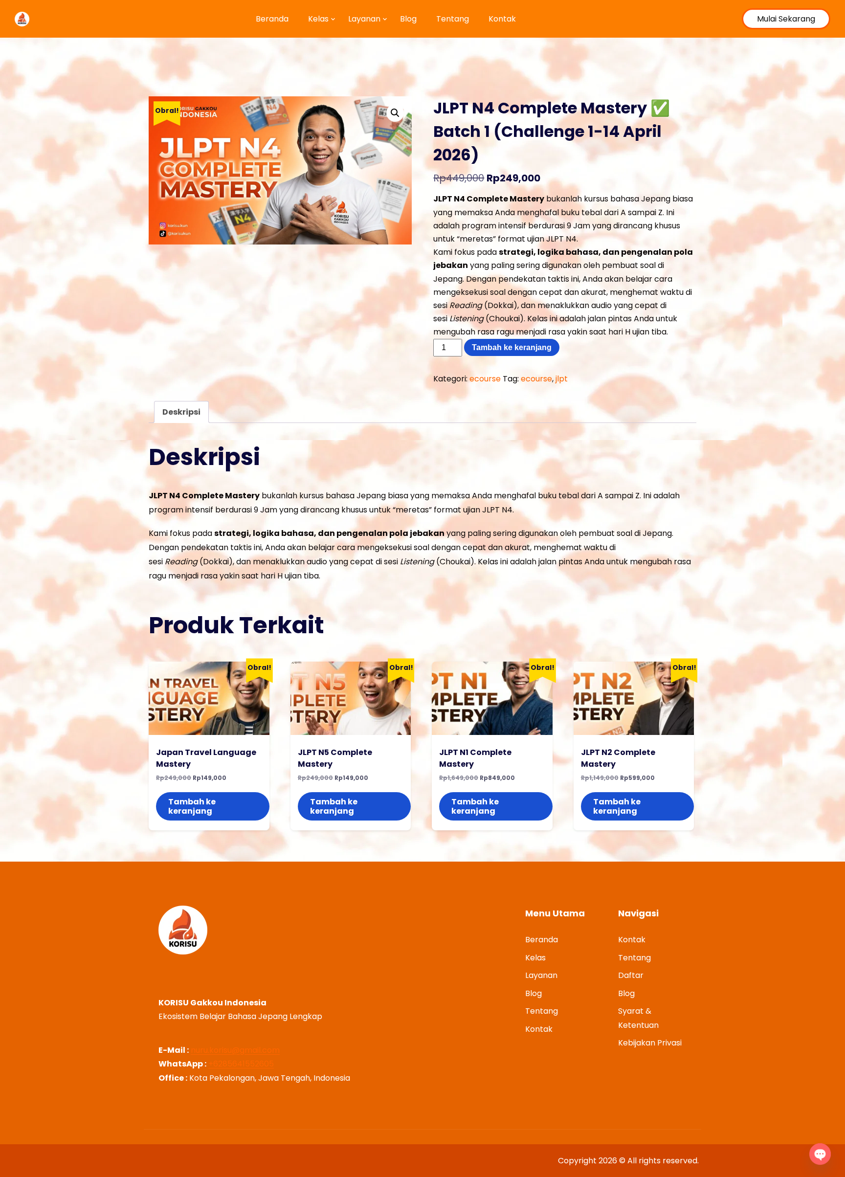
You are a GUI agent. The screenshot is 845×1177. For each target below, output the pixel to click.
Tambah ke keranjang (512, 347)
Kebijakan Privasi (650, 1042)
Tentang (452, 18)
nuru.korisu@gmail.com (235, 1050)
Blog (408, 18)
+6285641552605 (241, 1063)
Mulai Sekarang (786, 18)
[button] (395, 113)
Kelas (318, 18)
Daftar (631, 975)
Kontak (502, 18)
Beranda (272, 18)
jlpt (562, 378)
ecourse (485, 378)
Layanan (364, 18)
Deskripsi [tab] (181, 412)
